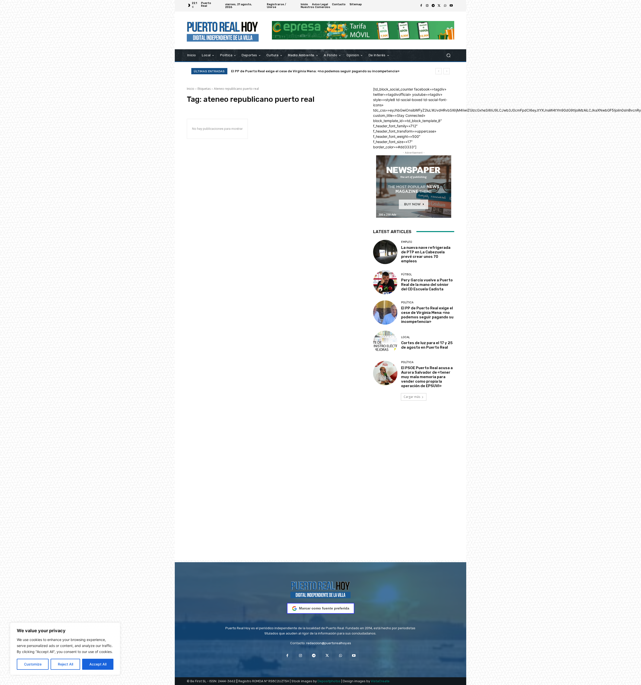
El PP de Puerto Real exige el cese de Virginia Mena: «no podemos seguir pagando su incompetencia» (427, 315)
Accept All (97, 664)
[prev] (438, 71)
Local (405, 337)
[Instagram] (427, 6)
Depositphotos (329, 681)
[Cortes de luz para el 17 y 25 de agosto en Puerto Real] (385, 343)
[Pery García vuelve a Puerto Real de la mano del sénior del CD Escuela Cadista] (385, 282)
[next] (446, 71)
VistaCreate (380, 681)
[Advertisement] (320, 487)
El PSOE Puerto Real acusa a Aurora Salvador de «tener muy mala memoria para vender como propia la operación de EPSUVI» (427, 377)
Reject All (65, 664)
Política (407, 302)
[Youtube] (451, 6)
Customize (33, 664)
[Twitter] (439, 6)
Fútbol (406, 274)
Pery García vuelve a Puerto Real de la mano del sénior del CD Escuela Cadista (427, 284)
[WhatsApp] (445, 6)
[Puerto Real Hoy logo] (320, 588)
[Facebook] (421, 6)
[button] (448, 55)
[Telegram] (433, 6)
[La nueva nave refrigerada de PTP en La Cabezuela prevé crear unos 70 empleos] (385, 252)
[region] (65, 648)
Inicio (190, 89)
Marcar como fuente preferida (324, 608)
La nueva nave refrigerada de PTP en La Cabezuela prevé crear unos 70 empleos (425, 254)
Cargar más (412, 397)
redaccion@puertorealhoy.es (328, 643)
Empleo (406, 242)
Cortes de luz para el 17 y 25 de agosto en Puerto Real (275, 71)
